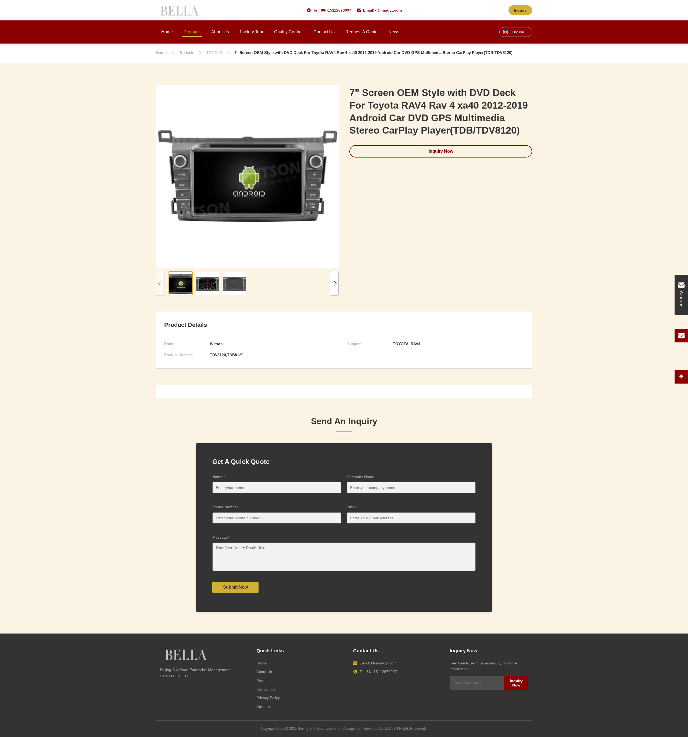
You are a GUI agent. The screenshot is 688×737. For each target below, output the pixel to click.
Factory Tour (251, 32)
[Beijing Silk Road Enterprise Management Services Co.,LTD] (180, 10)
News (393, 32)
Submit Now (235, 587)
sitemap (263, 706)
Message (221, 537)
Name (218, 477)
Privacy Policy (268, 698)
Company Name (360, 477)
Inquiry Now (441, 151)
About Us (220, 32)
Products (192, 32)
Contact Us (324, 32)
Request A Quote (361, 32)
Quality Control (288, 32)
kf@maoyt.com (388, 10)
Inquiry (520, 10)
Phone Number (225, 507)
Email (353, 507)
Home (167, 32)
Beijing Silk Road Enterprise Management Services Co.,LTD (344, 729)
